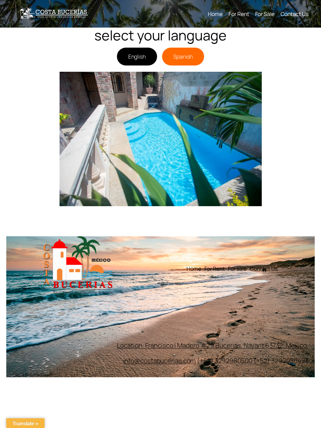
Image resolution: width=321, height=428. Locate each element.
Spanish (183, 56)
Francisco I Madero (172, 345)
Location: (131, 345)
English (137, 56)
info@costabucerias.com (159, 360)
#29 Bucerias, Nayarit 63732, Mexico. (254, 345)
